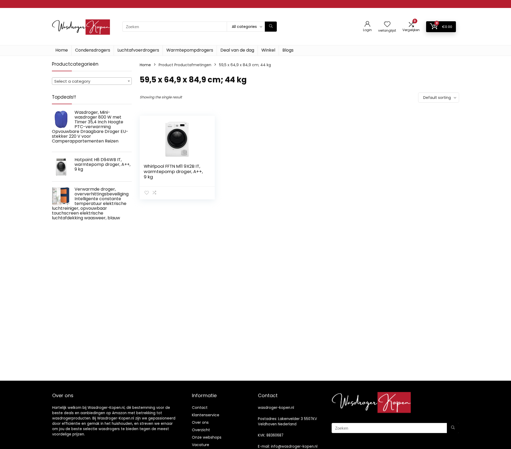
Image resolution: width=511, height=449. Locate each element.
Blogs (288, 50)
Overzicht (201, 430)
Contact (200, 407)
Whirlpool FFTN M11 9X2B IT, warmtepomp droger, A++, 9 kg (173, 171)
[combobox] (92, 81)
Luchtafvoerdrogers (138, 50)
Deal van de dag (237, 50)
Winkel (268, 50)
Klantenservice (205, 415)
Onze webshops (206, 437)
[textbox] (91, 81)
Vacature (200, 444)
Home (61, 50)
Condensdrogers (92, 50)
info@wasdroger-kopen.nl (294, 446)
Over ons (200, 422)
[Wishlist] (387, 24)
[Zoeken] (271, 27)
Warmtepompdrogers (189, 50)
